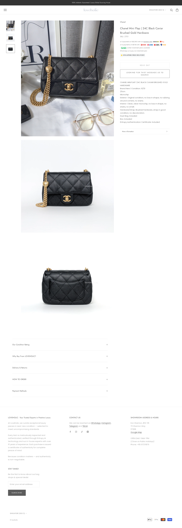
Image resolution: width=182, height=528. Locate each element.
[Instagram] (76, 431)
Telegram (73, 426)
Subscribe (17, 493)
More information (128, 131)
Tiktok (85, 426)
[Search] (171, 10)
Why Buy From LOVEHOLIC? (24, 356)
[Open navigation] (5, 10)
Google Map (136, 432)
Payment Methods (19, 391)
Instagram (106, 423)
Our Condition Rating (20, 344)
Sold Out (145, 65)
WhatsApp (96, 423)
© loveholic (14, 520)
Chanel (123, 22)
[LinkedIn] (88, 431)
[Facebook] (70, 431)
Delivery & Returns (19, 367)
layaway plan (147, 41)
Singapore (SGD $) (156, 10)
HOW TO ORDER (19, 379)
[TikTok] (82, 431)
